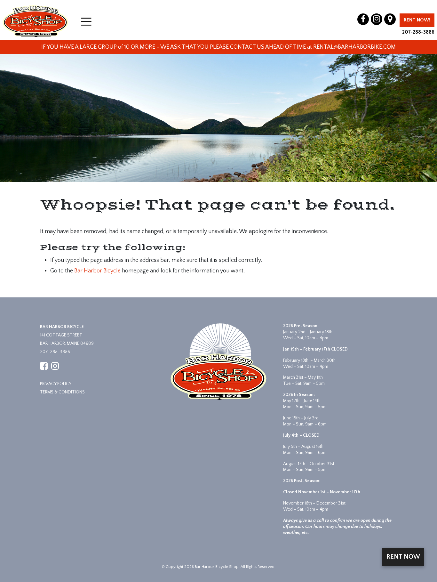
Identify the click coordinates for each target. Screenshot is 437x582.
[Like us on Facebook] (363, 19)
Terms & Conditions (62, 392)
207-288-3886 (418, 32)
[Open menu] (86, 21)
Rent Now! (417, 20)
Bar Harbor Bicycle (97, 271)
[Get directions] (390, 19)
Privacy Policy (55, 383)
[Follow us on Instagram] (376, 19)
